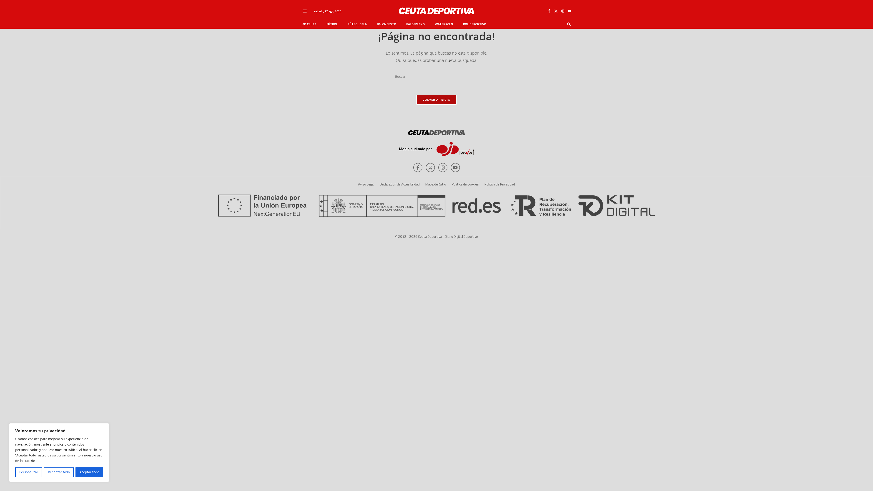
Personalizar (28, 472)
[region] (59, 452)
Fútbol (332, 24)
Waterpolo (444, 24)
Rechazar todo (59, 472)
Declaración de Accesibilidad (400, 184)
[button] (304, 10)
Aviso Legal (366, 184)
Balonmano (415, 24)
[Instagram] (562, 11)
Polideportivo (474, 24)
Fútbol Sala (357, 24)
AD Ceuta (309, 24)
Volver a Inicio (437, 100)
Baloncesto (386, 24)
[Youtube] (569, 11)
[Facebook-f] (549, 11)
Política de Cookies (465, 184)
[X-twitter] (555, 11)
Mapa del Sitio (435, 184)
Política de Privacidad (499, 184)
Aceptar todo (89, 472)
